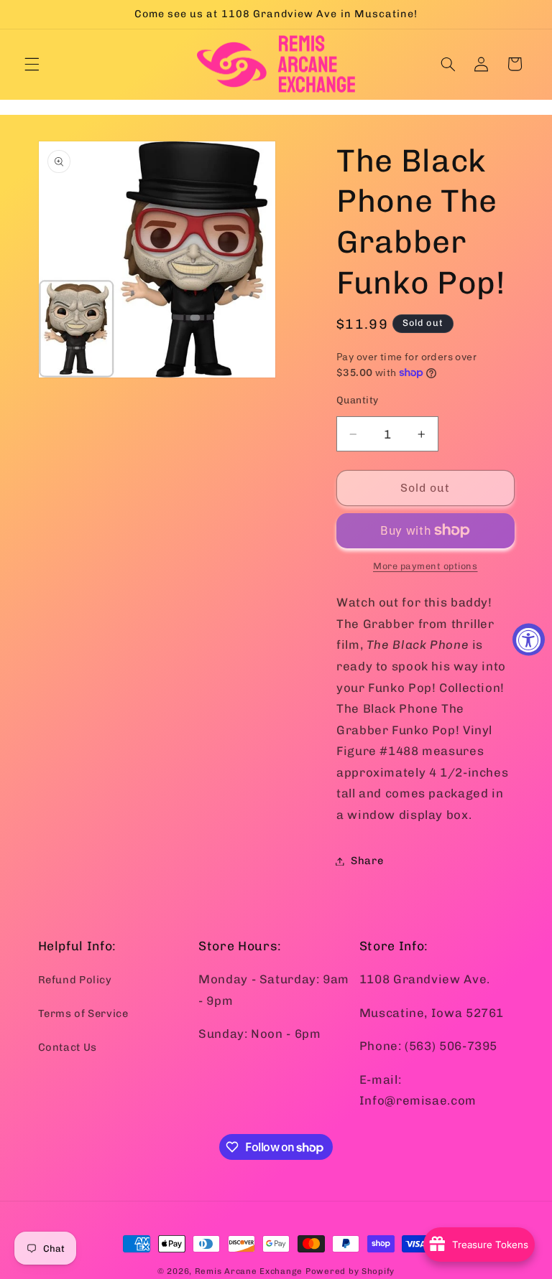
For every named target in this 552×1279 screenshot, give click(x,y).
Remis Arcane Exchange (249, 1271)
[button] (31, 63)
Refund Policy (75, 979)
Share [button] (367, 860)
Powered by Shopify (350, 1271)
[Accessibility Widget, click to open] (528, 640)
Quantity (357, 400)
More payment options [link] (425, 566)
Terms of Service (83, 1013)
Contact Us (67, 1047)
